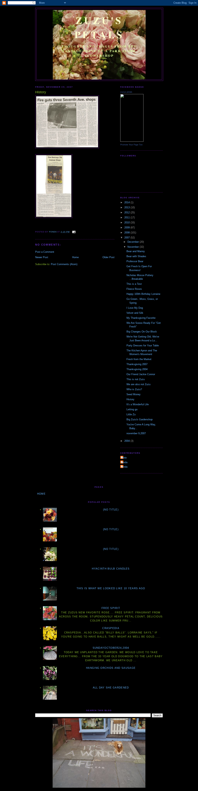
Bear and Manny (135, 251)
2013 (127, 207)
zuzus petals (126, 92)
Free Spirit (111, 608)
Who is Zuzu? (134, 389)
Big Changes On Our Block (141, 331)
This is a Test (134, 283)
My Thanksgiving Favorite (140, 317)
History (130, 399)
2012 (127, 212)
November (133, 246)
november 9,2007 (136, 433)
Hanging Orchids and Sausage (111, 667)
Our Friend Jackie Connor (140, 374)
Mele (124, 457)
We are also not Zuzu (138, 384)
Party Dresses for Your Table (142, 345)
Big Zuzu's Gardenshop (139, 419)
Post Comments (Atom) (64, 264)
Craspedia (110, 628)
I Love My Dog (134, 307)
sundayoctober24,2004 (111, 647)
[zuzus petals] (131, 140)
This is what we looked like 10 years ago (111, 588)
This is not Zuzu (135, 379)
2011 (127, 217)
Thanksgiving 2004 (137, 369)
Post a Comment (44, 251)
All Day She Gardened (111, 687)
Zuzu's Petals (99, 27)
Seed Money (133, 394)
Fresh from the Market (138, 359)
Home (75, 257)
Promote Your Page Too (131, 144)
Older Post (108, 257)
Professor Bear (134, 261)
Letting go (131, 409)
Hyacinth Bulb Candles (111, 568)
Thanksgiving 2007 (137, 364)
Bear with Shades (136, 256)
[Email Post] (73, 232)
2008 (127, 232)
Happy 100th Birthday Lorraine (143, 293)
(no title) (111, 509)
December (133, 241)
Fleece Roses (134, 288)
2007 (127, 237)
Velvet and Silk (134, 312)
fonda (124, 462)
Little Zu (131, 414)
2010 (127, 222)
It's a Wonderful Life (137, 404)
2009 (127, 227)
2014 (127, 202)
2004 (127, 440)
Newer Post (41, 257)
